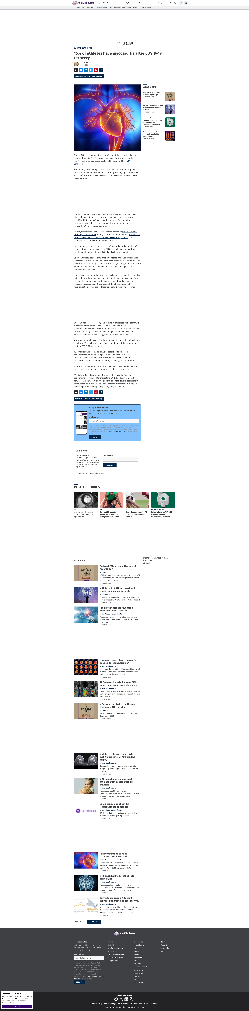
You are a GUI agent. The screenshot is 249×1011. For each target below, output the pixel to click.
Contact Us (138, 1004)
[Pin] (96, 70)
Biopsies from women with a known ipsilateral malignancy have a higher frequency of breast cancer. (119, 768)
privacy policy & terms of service (118, 432)
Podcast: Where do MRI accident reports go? (151, 93)
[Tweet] (91, 70)
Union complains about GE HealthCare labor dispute (114, 805)
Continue (110, 465)
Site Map (147, 1004)
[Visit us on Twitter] (121, 999)
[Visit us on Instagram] (131, 999)
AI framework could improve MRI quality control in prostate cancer (119, 683)
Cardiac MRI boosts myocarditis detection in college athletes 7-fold (110, 514)
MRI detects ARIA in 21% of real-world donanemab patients (153, 107)
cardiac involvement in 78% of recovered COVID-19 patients (101, 237)
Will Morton (106, 594)
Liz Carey (105, 572)
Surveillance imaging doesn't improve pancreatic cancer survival (119, 899)
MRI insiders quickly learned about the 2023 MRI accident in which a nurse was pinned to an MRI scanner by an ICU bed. (120, 577)
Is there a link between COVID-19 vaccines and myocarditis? (83, 514)
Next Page (94, 922)
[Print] (76, 70)
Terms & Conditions (125, 1004)
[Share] (81, 70)
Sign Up (94, 437)
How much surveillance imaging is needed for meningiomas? (151, 134)
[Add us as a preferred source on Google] (101, 70)
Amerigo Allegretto (109, 666)
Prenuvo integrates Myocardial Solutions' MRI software (117, 609)
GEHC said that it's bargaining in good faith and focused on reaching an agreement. (119, 814)
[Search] (181, 3)
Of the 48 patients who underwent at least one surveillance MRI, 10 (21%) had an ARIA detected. (120, 598)
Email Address (94, 417)
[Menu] (186, 3)
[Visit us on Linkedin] (126, 999)
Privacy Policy (97, 1004)
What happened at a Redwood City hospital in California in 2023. (119, 714)
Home (155, 1004)
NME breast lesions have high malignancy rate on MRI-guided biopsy (117, 757)
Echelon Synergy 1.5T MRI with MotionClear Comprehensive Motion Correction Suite (152, 122)
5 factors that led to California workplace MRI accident (117, 706)
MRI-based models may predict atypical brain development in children (117, 782)
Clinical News (80, 48)
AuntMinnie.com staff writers (112, 614)
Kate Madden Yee (86, 63)
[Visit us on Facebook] (116, 999)
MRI (90, 48)
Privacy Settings (110, 1004)
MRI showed (134, 234)
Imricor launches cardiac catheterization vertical (113, 855)
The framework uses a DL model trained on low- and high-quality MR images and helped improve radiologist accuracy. (120, 694)
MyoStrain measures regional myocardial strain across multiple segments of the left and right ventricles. (119, 619)
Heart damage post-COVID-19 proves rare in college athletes (136, 514)
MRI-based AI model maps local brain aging (117, 877)
